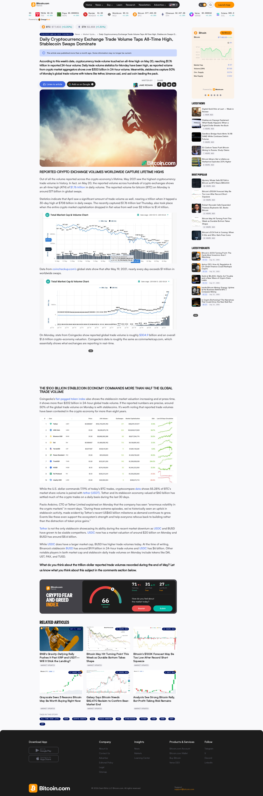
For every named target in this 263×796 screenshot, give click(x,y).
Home (89, 4)
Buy (109, 4)
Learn (119, 4)
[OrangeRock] (44, 19)
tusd (153, 719)
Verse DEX (174, 762)
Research (130, 4)
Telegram (209, 748)
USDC (157, 528)
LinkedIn (209, 762)
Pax (118, 719)
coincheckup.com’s (64, 269)
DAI (92, 719)
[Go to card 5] (217, 95)
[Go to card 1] (205, 95)
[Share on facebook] (159, 84)
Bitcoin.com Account (179, 748)
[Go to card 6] (220, 95)
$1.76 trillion (77, 187)
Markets (138, 753)
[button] (92, 84)
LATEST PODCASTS (201, 248)
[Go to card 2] (208, 95)
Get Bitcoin (226, 33)
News (98, 4)
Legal (101, 767)
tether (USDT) (91, 493)
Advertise (159, 4)
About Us (103, 748)
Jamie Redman (146, 85)
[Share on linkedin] (174, 84)
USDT (172, 719)
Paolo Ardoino (105, 719)
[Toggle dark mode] (203, 5)
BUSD (69, 548)
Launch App (224, 4)
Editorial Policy (106, 762)
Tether (43, 528)
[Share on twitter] (164, 84)
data (138, 488)
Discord (208, 758)
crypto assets (79, 719)
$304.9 (143, 335)
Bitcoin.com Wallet (178, 753)
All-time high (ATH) (50, 719)
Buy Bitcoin (175, 758)
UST (42, 724)
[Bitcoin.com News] (40, 4)
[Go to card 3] (211, 95)
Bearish (141, 608)
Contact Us (104, 753)
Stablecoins (130, 719)
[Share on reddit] (169, 84)
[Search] (210, 5)
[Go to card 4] (214, 95)
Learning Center (142, 758)
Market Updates (89, 34)
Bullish (163, 608)
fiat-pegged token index (70, 399)
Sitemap (103, 772)
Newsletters (145, 4)
